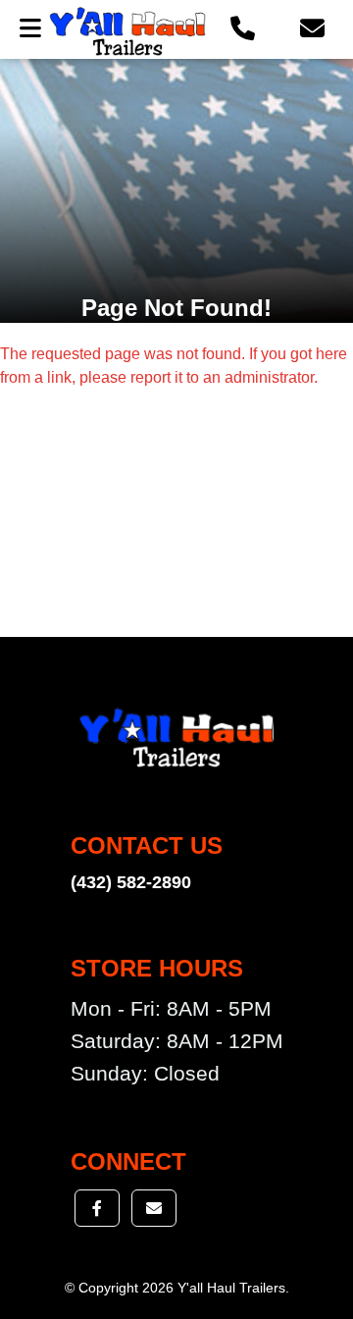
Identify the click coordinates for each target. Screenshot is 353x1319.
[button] (242, 29)
